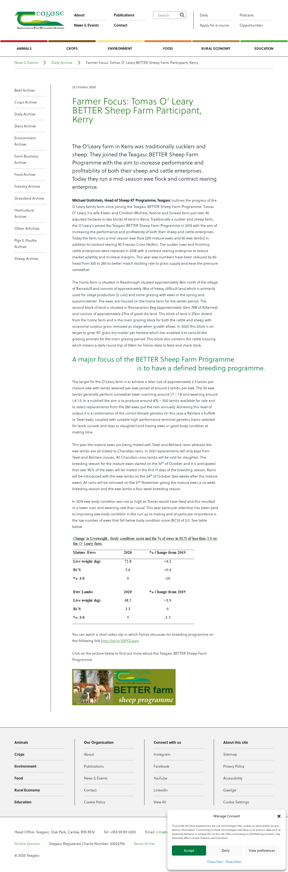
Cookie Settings (236, 801)
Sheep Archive (26, 258)
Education (263, 48)
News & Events (86, 25)
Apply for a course (214, 25)
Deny (226, 850)
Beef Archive (24, 90)
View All (160, 801)
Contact (120, 25)
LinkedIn (161, 790)
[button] (279, 816)
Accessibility (232, 778)
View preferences (262, 850)
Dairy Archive (25, 125)
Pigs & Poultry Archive (25, 243)
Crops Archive (25, 102)
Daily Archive (62, 62)
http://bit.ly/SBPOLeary (120, 640)
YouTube (160, 778)
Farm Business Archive (26, 159)
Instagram (162, 754)
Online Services (27, 843)
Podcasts (247, 15)
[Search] (182, 15)
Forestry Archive (27, 186)
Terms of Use (144, 843)
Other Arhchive (26, 228)
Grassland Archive (29, 198)
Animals (24, 48)
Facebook (161, 766)
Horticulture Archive (24, 213)
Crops (72, 48)
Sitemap (230, 754)
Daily (204, 15)
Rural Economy (215, 48)
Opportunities (251, 25)
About (79, 15)
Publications (124, 15)
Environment (120, 48)
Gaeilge (229, 790)
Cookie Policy (94, 801)
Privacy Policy (215, 861)
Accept (189, 850)
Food (168, 48)
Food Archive (24, 174)
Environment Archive (25, 141)
